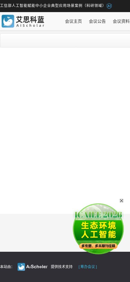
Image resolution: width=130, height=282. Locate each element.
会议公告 (97, 21)
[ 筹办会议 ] (88, 267)
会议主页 (73, 21)
